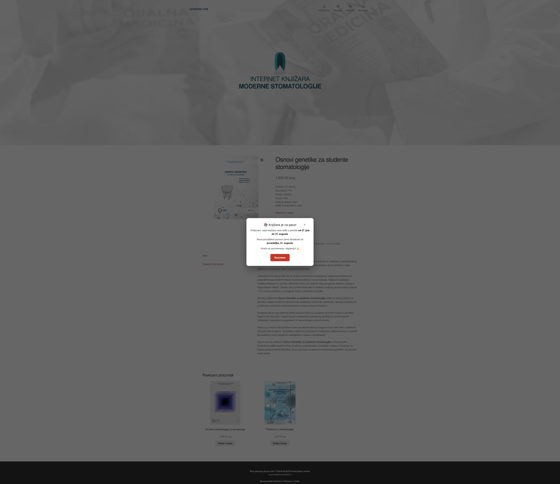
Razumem (280, 257)
